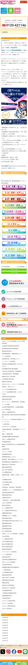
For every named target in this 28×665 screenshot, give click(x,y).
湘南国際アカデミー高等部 (9, 515)
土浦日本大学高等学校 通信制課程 (11, 371)
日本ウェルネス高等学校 (8, 562)
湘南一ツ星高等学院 (7, 434)
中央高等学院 (5, 536)
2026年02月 (5, 633)
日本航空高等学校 (7, 564)
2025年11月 (5, 640)
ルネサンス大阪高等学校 (8, 600)
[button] (23, 2)
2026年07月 (5, 620)
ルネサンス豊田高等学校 (8, 606)
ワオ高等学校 (5, 424)
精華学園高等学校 (7, 523)
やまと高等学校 (6, 409)
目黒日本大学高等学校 (8, 585)
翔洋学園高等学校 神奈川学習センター (12, 520)
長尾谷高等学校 (6, 557)
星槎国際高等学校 (7, 526)
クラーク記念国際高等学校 (9, 389)
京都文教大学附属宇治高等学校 (10, 346)
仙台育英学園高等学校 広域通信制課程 (13, 407)
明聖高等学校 (5, 582)
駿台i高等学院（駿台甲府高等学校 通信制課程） (13, 416)
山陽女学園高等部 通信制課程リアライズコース (13, 430)
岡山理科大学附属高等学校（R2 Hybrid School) (12, 365)
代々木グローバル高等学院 (9, 426)
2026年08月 (5, 617)
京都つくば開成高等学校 (8, 412)
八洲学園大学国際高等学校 (9, 593)
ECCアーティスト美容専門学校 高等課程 (13, 401)
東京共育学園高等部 (7, 544)
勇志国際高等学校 (7, 595)
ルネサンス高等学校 (7, 603)
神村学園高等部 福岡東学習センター (12, 353)
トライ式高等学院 (7, 554)
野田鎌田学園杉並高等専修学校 (10, 567)
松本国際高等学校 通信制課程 (10, 368)
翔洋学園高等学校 (7, 518)
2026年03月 (5, 630)
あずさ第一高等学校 (7, 469)
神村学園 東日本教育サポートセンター (13, 459)
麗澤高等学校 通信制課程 (9, 396)
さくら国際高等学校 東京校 (9, 510)
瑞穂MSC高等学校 (7, 381)
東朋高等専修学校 (7, 549)
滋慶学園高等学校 (7, 513)
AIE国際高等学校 (6, 479)
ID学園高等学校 (6, 441)
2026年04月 (5, 627)
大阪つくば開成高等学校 (8, 439)
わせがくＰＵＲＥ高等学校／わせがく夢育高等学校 (13, 342)
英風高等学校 (5, 449)
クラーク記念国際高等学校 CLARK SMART (12, 393)
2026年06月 (5, 622)
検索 (25, 319)
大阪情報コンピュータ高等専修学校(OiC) (13, 490)
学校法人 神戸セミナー (8, 386)
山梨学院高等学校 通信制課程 (10, 374)
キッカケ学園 (5, 404)
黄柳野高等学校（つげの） (9, 456)
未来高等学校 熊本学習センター (11, 358)
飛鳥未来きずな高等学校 (8, 464)
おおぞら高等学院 (7, 502)
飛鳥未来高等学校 (7, 467)
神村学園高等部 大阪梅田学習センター (12, 462)
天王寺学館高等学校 (7, 541)
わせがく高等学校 (7, 608)
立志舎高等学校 (6, 598)
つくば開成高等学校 (7, 539)
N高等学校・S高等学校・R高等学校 (11, 487)
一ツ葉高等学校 (6, 570)
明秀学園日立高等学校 (8, 580)
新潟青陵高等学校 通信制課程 (10, 348)
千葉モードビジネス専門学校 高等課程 (13, 533)
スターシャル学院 (7, 451)
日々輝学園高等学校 (7, 572)
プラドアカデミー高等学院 (9, 551)
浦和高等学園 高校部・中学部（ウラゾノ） (13, 476)
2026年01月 (5, 635)
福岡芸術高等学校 (7, 575)
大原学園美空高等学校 (8, 379)
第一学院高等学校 (7, 531)
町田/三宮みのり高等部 (8, 577)
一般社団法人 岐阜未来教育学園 (11, 500)
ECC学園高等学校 (7, 472)
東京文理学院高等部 (7, 546)
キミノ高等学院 (6, 356)
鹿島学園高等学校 (7, 495)
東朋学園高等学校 (7, 454)
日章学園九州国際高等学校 (9, 559)
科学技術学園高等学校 (8, 492)
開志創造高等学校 (7, 351)
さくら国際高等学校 (7, 508)
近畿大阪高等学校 (7, 399)
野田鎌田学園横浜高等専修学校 (10, 436)
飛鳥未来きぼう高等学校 (8, 376)
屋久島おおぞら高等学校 (8, 588)
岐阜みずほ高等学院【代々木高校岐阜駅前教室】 (13, 445)
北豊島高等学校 (6, 497)
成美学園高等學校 (7, 528)
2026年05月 (5, 625)
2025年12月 (5, 638)
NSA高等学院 (5, 484)
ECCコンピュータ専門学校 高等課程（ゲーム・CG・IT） (13, 420)
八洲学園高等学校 (7, 590)
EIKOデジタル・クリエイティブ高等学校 (13, 384)
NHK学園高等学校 (7, 482)
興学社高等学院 (6, 505)
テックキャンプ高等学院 (8, 361)
